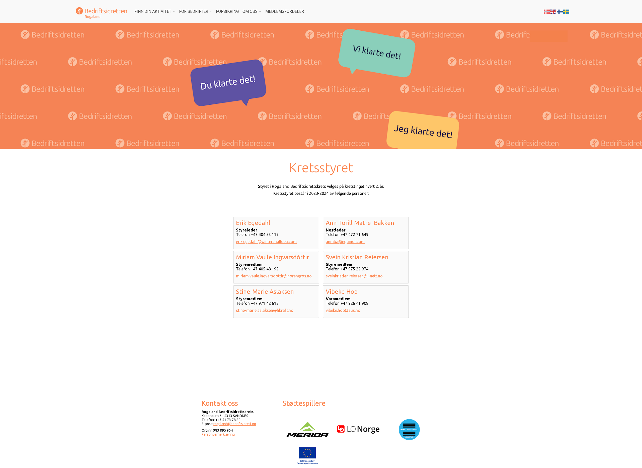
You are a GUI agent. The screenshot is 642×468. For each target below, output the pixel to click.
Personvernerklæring (218, 434)
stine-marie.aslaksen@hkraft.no (264, 310)
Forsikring (227, 11)
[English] (553, 11)
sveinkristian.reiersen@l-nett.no (354, 276)
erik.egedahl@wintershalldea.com (266, 241)
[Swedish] (566, 11)
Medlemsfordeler (284, 11)
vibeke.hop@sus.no (343, 310)
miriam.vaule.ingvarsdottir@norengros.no (274, 276)
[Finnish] (560, 11)
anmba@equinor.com (345, 241)
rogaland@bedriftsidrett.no (234, 424)
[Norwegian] (547, 11)
